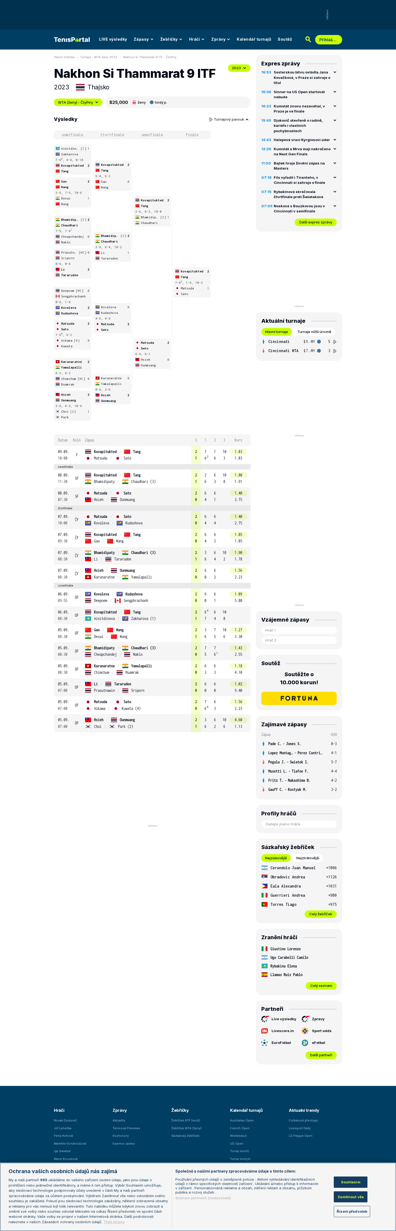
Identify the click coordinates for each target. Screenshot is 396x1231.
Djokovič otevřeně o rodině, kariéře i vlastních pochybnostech (298, 125)
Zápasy (141, 39)
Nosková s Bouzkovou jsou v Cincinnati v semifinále (299, 208)
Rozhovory (121, 1136)
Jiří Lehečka (62, 1128)
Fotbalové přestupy (303, 1120)
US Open (236, 1143)
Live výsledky (284, 1019)
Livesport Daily (300, 1128)
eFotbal (318, 1042)
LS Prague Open (300, 1136)
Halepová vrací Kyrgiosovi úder (302, 140)
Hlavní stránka (64, 57)
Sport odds (322, 1031)
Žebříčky (169, 39)
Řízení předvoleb (352, 1211)
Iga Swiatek (62, 1151)
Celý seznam (321, 985)
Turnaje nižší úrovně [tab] (314, 331)
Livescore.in (283, 1031)
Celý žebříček (320, 914)
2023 (236, 68)
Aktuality (119, 1120)
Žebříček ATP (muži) (185, 1120)
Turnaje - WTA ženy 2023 (98, 57)
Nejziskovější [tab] (276, 858)
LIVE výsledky (113, 39)
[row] (152, 455)
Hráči (194, 39)
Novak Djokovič (65, 1120)
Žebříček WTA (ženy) (186, 1128)
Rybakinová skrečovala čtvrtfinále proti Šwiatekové (298, 194)
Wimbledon (238, 1136)
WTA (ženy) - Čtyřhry (75, 102)
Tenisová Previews (126, 1128)
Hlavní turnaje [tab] (276, 331)
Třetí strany (114, 1222)
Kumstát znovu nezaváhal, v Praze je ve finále (299, 109)
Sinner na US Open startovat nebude (299, 94)
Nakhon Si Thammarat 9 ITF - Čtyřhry (149, 57)
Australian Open (242, 1120)
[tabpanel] (299, 346)
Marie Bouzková (66, 1159)
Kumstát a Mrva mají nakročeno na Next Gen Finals (302, 151)
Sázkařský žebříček (185, 1136)
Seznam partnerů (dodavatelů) (203, 1198)
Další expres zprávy (315, 222)
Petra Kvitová (63, 1136)
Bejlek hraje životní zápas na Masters (299, 166)
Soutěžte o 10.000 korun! (299, 678)
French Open (239, 1128)
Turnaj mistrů (239, 1151)
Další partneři (321, 1055)
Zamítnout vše (351, 1196)
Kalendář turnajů (254, 39)
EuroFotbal (281, 1042)
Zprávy (218, 39)
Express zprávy (124, 1143)
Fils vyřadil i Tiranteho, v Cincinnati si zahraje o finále (299, 180)
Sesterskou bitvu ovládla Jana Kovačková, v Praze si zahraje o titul (302, 77)
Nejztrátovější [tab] (307, 858)
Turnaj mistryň (240, 1159)
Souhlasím (350, 1182)
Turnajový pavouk (229, 119)
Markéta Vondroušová (70, 1143)
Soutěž (285, 39)
